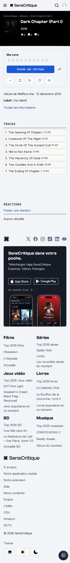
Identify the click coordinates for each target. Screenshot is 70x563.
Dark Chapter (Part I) (41, 16)
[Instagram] (43, 240)
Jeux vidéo (14, 373)
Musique (44, 418)
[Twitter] (28, 240)
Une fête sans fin (15, 430)
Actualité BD (12, 446)
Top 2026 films (14, 345)
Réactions (12, 204)
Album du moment (49, 445)
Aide (7, 486)
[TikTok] (50, 240)
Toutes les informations (20, 107)
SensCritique (10, 16)
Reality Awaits (45, 439)
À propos (10, 467)
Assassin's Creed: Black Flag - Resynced (15, 396)
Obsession (11, 352)
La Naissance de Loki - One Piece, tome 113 (18, 439)
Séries (42, 337)
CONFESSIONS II (48, 432)
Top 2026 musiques (49, 426)
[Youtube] (64, 240)
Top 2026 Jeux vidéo (18, 380)
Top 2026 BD (13, 425)
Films (9, 337)
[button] (64, 5)
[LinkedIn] (57, 240)
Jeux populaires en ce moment (17, 408)
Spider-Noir (44, 350)
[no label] (20, 100)
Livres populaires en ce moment (50, 407)
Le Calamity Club (47, 388)
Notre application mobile (20, 473)
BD (6, 418)
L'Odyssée (10, 358)
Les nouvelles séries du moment (50, 364)
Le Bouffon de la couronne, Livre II (48, 397)
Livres (42, 373)
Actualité (9, 365)
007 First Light (13, 386)
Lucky (40, 356)
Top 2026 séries (47, 344)
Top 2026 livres (47, 381)
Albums (24, 16)
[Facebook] (35, 240)
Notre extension (14, 480)
